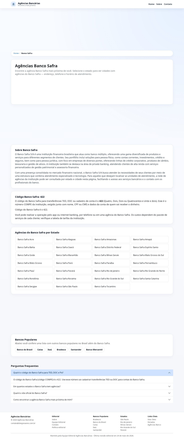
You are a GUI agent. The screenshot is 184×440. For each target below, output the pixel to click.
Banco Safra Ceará (65, 247)
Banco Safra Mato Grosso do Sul (148, 255)
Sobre (159, 4)
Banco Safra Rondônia (28, 278)
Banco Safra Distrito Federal (108, 247)
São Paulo (124, 419)
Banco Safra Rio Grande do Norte (149, 270)
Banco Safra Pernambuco (145, 263)
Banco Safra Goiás (26, 255)
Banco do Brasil (24, 349)
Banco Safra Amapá (142, 239)
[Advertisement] (92, 31)
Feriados (151, 422)
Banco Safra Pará (64, 263)
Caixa (40, 349)
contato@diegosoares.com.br (23, 423)
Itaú (50, 349)
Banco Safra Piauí (26, 270)
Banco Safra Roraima (66, 278)
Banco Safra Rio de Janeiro (107, 270)
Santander (76, 349)
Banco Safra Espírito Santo (145, 247)
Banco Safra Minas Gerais (107, 255)
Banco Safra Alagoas (66, 239)
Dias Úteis (152, 419)
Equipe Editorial (58, 422)
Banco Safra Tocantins (105, 286)
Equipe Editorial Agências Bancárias (77, 436)
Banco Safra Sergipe (27, 286)
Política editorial (58, 427)
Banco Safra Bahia (26, 247)
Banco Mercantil (94, 349)
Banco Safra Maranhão (67, 255)
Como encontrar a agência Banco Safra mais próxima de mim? (42, 399)
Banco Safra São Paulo (66, 286)
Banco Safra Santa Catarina (146, 278)
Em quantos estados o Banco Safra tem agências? (36, 386)
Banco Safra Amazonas (105, 239)
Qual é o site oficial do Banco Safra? (30, 393)
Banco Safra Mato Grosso (30, 263)
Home (151, 4)
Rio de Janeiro (126, 422)
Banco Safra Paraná (65, 270)
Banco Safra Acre (26, 239)
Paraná (123, 430)
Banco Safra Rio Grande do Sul (109, 278)
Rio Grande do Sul (128, 427)
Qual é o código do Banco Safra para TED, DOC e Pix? (38, 372)
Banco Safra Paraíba (104, 263)
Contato (168, 4)
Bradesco (61, 349)
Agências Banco (154, 425)
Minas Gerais (125, 425)
